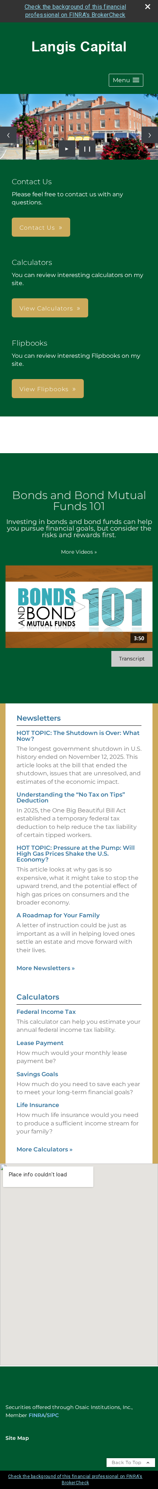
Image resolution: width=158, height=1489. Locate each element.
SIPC (53, 1415)
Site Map (17, 1438)
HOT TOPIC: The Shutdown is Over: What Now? (78, 735)
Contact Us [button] (37, 227)
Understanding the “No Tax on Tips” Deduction (71, 797)
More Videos (79, 551)
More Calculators (45, 1149)
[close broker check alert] (148, 7)
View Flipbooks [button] (44, 389)
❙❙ (87, 148)
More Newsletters (46, 968)
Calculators (38, 997)
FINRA (37, 1415)
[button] (126, 80)
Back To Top (127, 1462)
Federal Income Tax (46, 1011)
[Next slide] (149, 135)
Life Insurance (38, 1105)
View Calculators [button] (46, 308)
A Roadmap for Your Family (58, 915)
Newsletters (39, 718)
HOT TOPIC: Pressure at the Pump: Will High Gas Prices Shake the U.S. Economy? (76, 853)
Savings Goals (37, 1074)
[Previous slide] (8, 135)
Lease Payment (40, 1043)
